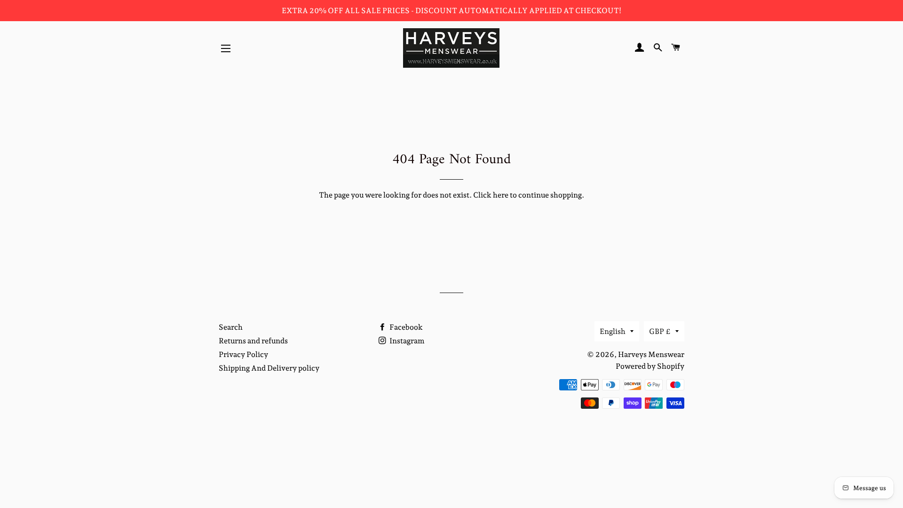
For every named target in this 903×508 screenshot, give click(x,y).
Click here (490, 194)
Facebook (405, 327)
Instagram (406, 340)
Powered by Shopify (650, 366)
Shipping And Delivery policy (269, 368)
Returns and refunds (253, 340)
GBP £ (660, 331)
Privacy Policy (243, 354)
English (613, 331)
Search (231, 327)
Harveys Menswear (651, 354)
